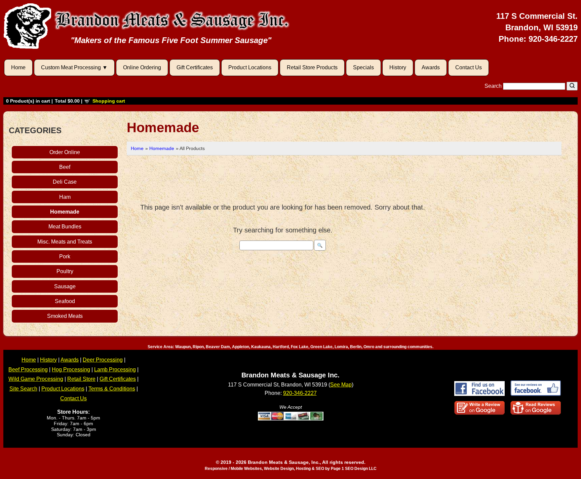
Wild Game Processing (35, 379)
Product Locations (249, 67)
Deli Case (65, 182)
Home (18, 67)
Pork (64, 256)
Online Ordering (142, 67)
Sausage (65, 286)
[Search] (572, 86)
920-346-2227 (553, 38)
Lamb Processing (115, 369)
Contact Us (468, 67)
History (397, 67)
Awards (431, 67)
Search (494, 86)
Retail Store (81, 379)
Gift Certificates (195, 67)
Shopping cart (108, 101)
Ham (65, 197)
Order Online (64, 152)
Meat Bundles (64, 226)
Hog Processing (71, 369)
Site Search (23, 389)
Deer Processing (103, 360)
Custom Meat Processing (71, 67)
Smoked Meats (65, 316)
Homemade (64, 212)
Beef (64, 167)
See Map (341, 385)
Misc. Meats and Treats (64, 242)
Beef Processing (28, 369)
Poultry (64, 271)
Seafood (65, 301)
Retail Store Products (312, 67)
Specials (363, 67)
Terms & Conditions (111, 389)
